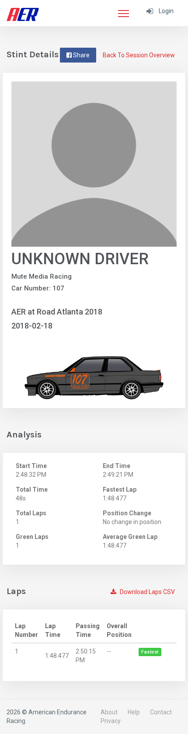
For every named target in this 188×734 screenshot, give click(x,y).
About (109, 712)
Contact (161, 712)
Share (81, 55)
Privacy (111, 720)
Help (134, 712)
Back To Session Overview (139, 55)
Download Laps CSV (146, 591)
